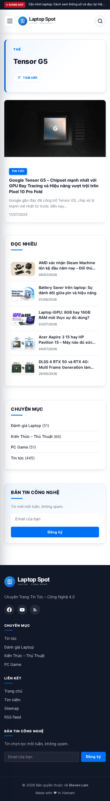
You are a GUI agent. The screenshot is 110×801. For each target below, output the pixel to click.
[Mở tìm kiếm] (100, 21)
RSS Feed (12, 717)
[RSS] (35, 610)
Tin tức (18, 171)
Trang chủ (13, 691)
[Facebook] (9, 610)
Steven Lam (78, 785)
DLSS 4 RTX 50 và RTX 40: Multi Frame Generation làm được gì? (65, 367)
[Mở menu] (9, 21)
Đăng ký (55, 532)
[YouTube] (22, 610)
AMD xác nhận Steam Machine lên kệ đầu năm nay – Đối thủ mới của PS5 (67, 268)
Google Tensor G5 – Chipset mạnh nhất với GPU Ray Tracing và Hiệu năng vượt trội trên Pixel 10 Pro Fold (54, 186)
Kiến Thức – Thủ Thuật (32, 436)
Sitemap (11, 708)
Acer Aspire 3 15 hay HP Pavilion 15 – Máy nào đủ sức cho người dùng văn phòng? (65, 342)
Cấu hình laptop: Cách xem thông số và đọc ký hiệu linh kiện (67, 4)
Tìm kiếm (12, 700)
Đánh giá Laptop (26, 425)
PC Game (19, 447)
